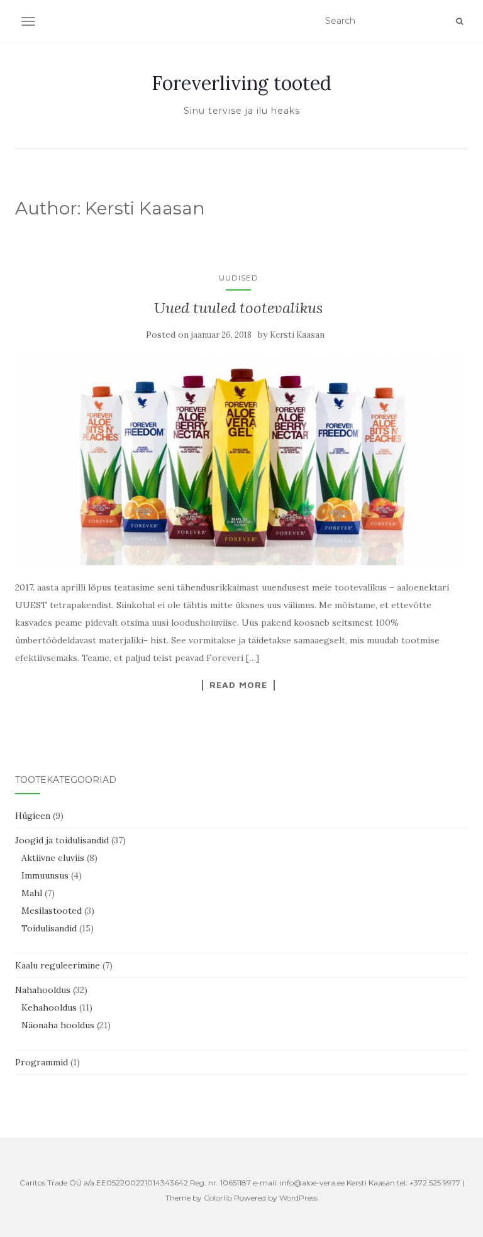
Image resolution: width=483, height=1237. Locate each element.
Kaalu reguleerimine (57, 965)
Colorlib (218, 1197)
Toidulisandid (49, 928)
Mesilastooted (51, 910)
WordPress (298, 1197)
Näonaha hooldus (57, 1025)
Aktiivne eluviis (52, 857)
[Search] (459, 21)
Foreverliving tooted (241, 83)
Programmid (41, 1062)
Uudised (238, 277)
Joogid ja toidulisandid (62, 840)
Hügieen (32, 815)
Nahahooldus (42, 990)
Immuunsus (45, 875)
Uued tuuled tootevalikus (238, 308)
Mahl (31, 893)
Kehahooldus (49, 1007)
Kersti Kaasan (297, 335)
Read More (238, 685)
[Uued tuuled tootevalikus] (238, 461)
